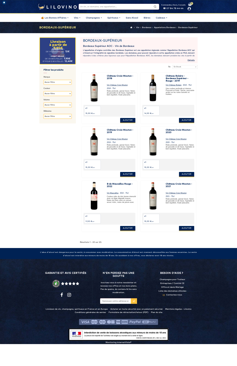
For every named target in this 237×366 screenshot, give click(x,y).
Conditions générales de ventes (90, 312)
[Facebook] (61, 295)
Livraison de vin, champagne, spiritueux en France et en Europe (77, 309)
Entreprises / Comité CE (172, 283)
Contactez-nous (174, 295)
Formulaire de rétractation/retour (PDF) (128, 312)
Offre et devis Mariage (172, 287)
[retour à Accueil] (131, 27)
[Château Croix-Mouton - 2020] (153, 141)
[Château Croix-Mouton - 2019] (94, 141)
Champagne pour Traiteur (172, 279)
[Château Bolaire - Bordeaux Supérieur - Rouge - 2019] (153, 87)
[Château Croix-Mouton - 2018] (94, 87)
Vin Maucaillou (113, 193)
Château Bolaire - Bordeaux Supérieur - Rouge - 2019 (177, 78)
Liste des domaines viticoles (172, 291)
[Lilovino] (57, 7)
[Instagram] (69, 295)
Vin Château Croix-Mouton (117, 85)
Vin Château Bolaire (173, 85)
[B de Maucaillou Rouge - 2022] (94, 195)
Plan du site (156, 312)
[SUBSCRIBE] (134, 301)
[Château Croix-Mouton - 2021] (153, 195)
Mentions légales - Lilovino (178, 309)
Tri (169, 67)
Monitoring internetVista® (118, 342)
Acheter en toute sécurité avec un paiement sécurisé (136, 309)
